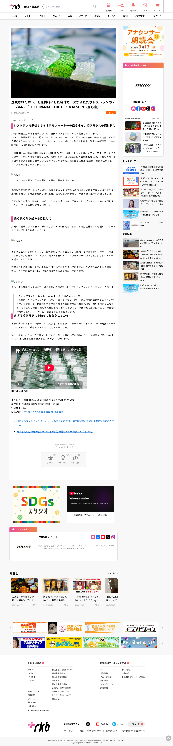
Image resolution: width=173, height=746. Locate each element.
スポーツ (83, 15)
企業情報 (104, 673)
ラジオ (27, 15)
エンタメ (111, 15)
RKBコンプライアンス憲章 (133, 677)
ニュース (56, 15)
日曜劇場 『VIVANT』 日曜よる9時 (90, 514)
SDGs (125, 15)
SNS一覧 (135, 724)
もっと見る (112, 573)
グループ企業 (106, 677)
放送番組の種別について (62, 669)
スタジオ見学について (61, 695)
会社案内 (32, 706)
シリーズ (158, 15)
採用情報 (32, 702)
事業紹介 (32, 695)
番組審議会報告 (58, 673)
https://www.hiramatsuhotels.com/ (44, 411)
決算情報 (104, 687)
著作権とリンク (111, 731)
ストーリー (33, 698)
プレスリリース (106, 684)
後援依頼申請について (61, 691)
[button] (10, 628)
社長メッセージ (34, 691)
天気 (70, 15)
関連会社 (55, 698)
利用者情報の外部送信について (133, 731)
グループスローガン (108, 669)
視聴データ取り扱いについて (90, 731)
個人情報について (129, 669)
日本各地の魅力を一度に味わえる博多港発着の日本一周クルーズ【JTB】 (55, 431)
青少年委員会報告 (59, 684)
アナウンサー (141, 15)
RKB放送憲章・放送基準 (38, 710)
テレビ (14, 15)
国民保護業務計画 (59, 677)
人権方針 (126, 673)
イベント (41, 15)
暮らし (97, 15)
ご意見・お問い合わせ (61, 687)
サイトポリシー (70, 731)
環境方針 (55, 680)
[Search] (95, 6)
